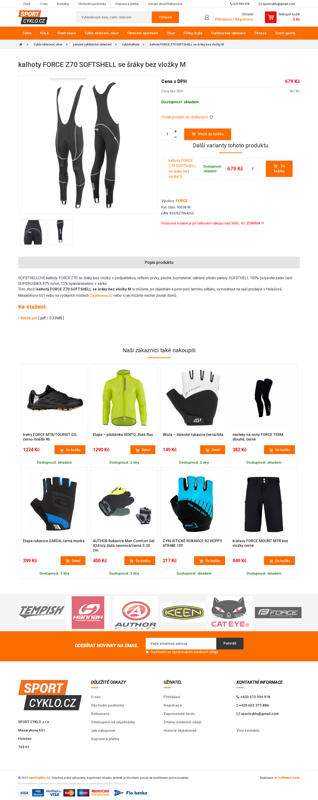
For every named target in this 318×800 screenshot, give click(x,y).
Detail (146, 450)
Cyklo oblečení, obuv (101, 33)
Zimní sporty (285, 33)
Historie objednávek (180, 730)
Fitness (260, 33)
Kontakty (63, 4)
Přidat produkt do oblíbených (185, 117)
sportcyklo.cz (39, 777)
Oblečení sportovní (142, 33)
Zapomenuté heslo (179, 714)
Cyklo (27, 33)
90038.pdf (28, 318)
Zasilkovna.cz (101, 295)
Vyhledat (165, 17)
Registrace (244, 19)
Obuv (171, 33)
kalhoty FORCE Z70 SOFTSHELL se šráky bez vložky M (187, 44)
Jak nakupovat (103, 730)
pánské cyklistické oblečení (92, 44)
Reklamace (100, 714)
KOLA (44, 33)
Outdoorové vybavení (228, 33)
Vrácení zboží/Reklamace (165, 4)
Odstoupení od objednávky (113, 722)
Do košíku (279, 168)
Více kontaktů (248, 730)
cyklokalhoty (130, 44)
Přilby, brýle (193, 33)
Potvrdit (229, 643)
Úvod (26, 4)
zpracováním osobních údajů (195, 652)
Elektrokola (67, 33)
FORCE (182, 201)
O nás (43, 4)
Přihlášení (172, 697)
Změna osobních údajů (182, 722)
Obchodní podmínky (92, 4)
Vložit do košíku (211, 134)
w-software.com (287, 777)
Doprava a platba (127, 4)
